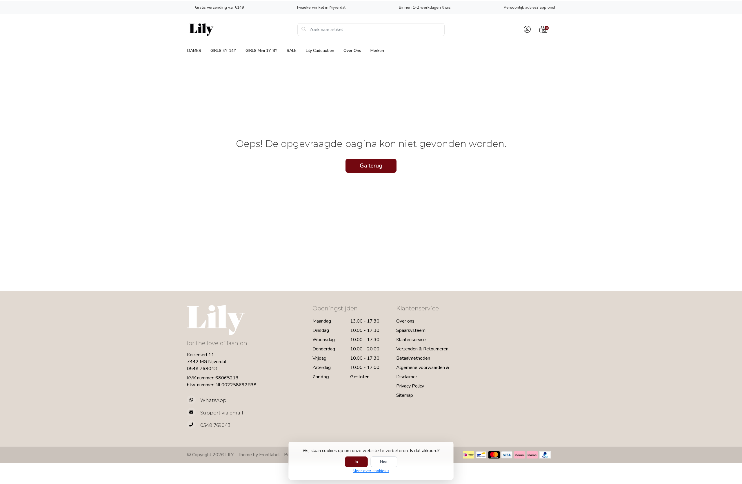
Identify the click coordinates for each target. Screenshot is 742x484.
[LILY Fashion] (242, 29)
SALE (292, 50)
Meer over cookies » (371, 471)
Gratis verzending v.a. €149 (219, 7)
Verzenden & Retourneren (422, 349)
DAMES (194, 50)
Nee (384, 462)
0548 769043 (202, 368)
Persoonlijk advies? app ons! (529, 7)
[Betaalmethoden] (468, 454)
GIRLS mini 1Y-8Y (261, 50)
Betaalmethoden (413, 358)
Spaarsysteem (410, 330)
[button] (526, 29)
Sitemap (404, 395)
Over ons (352, 50)
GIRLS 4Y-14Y (223, 50)
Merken (377, 50)
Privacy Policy (410, 386)
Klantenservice (411, 339)
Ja (356, 462)
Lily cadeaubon (320, 50)
